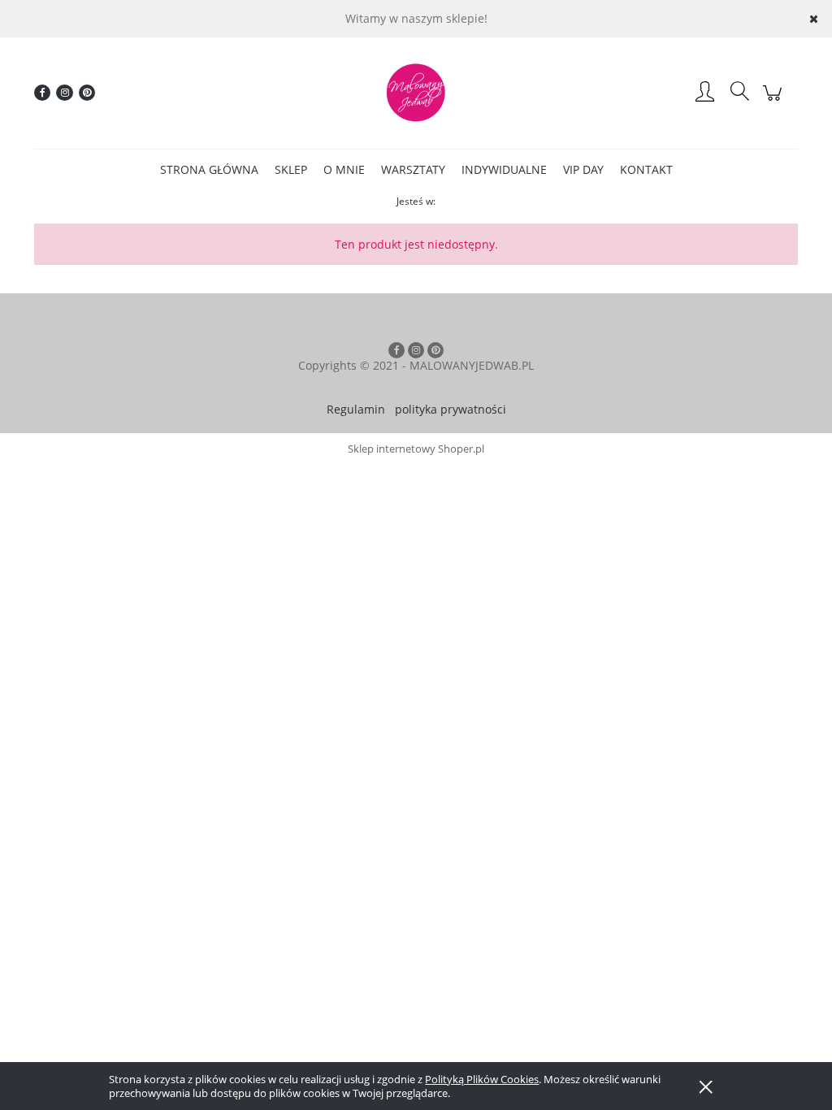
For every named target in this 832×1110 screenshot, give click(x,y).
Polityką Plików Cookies (482, 1079)
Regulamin (356, 409)
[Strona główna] (416, 92)
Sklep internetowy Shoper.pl (416, 448)
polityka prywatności (450, 409)
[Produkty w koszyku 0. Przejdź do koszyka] (774, 101)
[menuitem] (209, 169)
